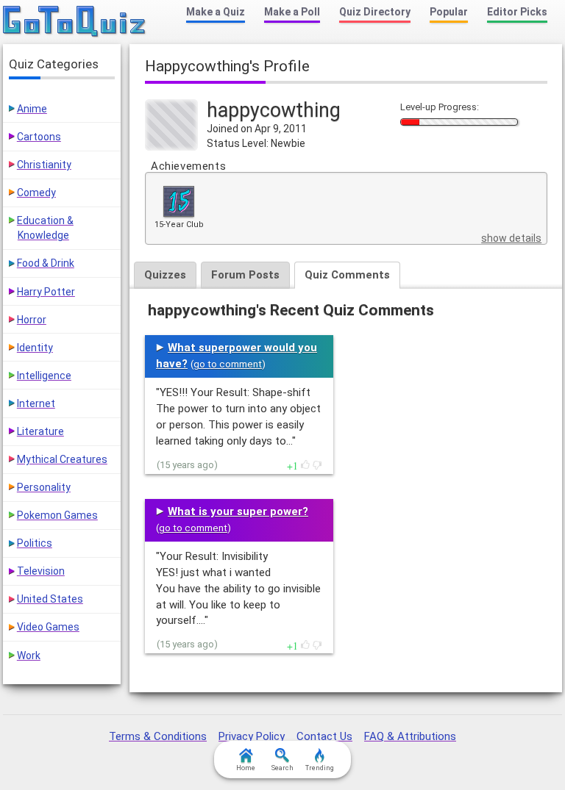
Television (41, 571)
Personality (44, 487)
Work (28, 655)
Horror (31, 320)
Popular (449, 12)
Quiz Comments (347, 274)
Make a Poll (292, 12)
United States (50, 599)
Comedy (36, 192)
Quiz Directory (375, 12)
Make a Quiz (215, 12)
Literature (40, 431)
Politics (34, 543)
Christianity (44, 164)
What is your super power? (238, 511)
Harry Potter (46, 292)
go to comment (227, 364)
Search (282, 768)
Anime (32, 109)
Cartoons (39, 137)
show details (511, 238)
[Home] (74, 22)
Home (245, 768)
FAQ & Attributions (410, 736)
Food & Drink (45, 263)
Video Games (48, 627)
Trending (319, 768)
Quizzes (165, 274)
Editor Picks (517, 12)
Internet (36, 403)
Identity (35, 347)
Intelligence (44, 375)
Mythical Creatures (62, 459)
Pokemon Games (57, 515)
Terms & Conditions (158, 736)
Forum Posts (245, 274)
